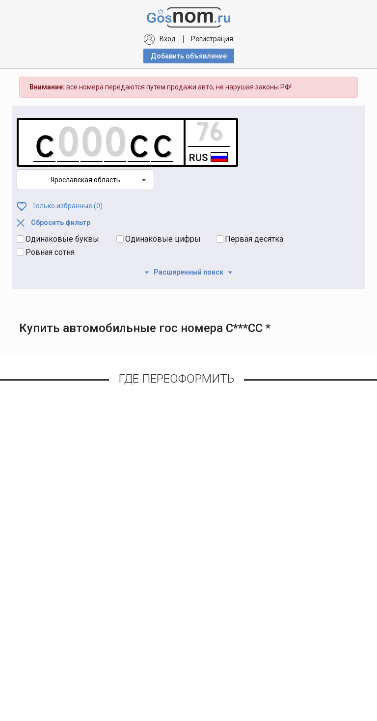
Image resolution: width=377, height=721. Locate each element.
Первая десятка (254, 239)
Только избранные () (66, 206)
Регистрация (212, 39)
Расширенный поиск (188, 272)
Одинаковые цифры (163, 239)
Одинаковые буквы (62, 239)
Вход (168, 39)
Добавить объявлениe (189, 56)
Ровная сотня (50, 252)
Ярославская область (85, 180)
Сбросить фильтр (59, 222)
